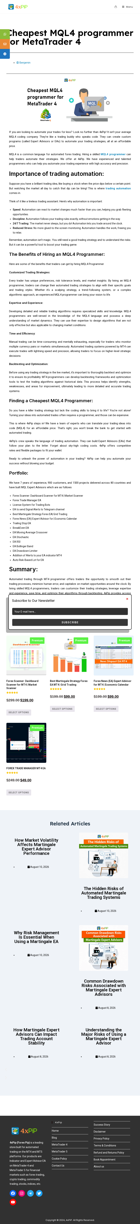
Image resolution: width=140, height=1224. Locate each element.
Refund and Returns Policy (109, 1152)
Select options (19, 712)
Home (55, 1130)
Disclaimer (100, 1131)
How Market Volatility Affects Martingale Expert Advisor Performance (36, 847)
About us (99, 1166)
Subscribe (70, 622)
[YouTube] (13, 1202)
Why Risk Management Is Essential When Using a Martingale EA (36, 937)
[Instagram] (21, 1193)
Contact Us (58, 1165)
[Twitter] (39, 1193)
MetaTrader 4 (59, 1144)
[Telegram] (30, 1193)
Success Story (102, 1124)
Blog (54, 1137)
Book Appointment (104, 1159)
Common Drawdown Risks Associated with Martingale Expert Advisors (103, 988)
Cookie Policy (59, 1158)
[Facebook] (13, 1193)
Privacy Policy (101, 1138)
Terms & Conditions (105, 1145)
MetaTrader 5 (59, 1151)
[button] (70, 1069)
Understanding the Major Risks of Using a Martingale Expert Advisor (103, 1036)
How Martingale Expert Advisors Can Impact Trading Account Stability (36, 1036)
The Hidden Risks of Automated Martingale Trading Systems (103, 893)
